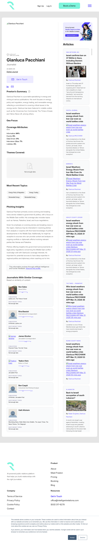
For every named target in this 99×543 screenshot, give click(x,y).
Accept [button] (72, 537)
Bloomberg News (13, 422)
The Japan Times (40, 422)
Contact (10, 508)
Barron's (69, 164)
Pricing (54, 477)
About (53, 469)
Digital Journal (12, 72)
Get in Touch (21, 79)
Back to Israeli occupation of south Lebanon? (75, 395)
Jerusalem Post (13, 373)
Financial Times (13, 348)
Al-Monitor (12, 323)
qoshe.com (12, 299)
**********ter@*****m (24, 341)
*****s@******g (23, 292)
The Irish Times (22, 348)
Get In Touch (56, 496)
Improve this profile (33, 268)
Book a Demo (69, 6)
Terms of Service (14, 496)
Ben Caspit (23, 385)
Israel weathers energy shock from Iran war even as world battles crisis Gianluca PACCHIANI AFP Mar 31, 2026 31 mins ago (75, 228)
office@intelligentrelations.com (65, 500)
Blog (53, 485)
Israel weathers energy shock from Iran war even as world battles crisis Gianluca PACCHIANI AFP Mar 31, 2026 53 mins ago (75, 352)
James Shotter (24, 336)
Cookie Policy (13, 504)
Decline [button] (82, 537)
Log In (49, 6)
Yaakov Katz (23, 361)
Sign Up (40, 6)
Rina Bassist (23, 311)
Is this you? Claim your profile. (14, 54)
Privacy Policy (13, 500)
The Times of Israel (21, 299)
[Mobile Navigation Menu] (89, 5)
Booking (54, 481)
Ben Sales (22, 287)
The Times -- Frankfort (74, 283)
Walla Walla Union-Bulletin (26, 422)
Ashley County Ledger (74, 217)
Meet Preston (57, 473)
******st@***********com (25, 316)
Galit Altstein (24, 410)
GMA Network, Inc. (72, 52)
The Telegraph (21, 424)
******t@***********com (25, 390)
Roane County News (73, 341)
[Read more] (76, 71)
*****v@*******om (23, 366)
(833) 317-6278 (58, 504)
